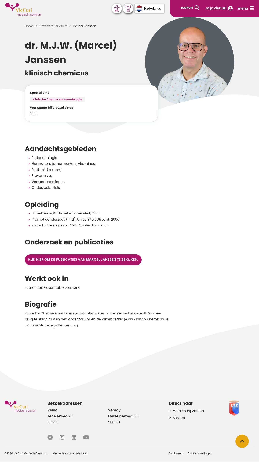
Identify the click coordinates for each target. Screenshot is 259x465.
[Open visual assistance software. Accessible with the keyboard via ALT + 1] (117, 8)
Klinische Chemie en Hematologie (57, 99)
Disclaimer (175, 453)
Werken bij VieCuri (188, 411)
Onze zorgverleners (53, 26)
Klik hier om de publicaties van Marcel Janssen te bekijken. (83, 259)
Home (29, 26)
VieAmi (179, 418)
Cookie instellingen (200, 453)
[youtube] (86, 437)
